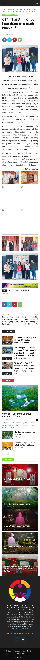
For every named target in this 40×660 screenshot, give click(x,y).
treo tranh (6, 294)
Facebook (25, 651)
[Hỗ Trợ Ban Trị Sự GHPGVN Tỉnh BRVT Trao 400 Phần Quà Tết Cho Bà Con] (20, 565)
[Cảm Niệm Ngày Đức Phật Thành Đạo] (20, 543)
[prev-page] (3, 453)
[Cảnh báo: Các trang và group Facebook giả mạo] (20, 398)
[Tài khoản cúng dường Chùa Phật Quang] (7, 435)
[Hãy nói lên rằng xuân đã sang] (20, 498)
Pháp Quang (8, 651)
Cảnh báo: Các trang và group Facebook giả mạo (17, 415)
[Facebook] (4, 39)
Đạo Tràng (13, 9)
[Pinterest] (14, 39)
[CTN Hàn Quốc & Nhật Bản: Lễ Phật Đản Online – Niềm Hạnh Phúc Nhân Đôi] (7, 340)
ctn (10, 290)
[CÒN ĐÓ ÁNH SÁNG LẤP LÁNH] (20, 520)
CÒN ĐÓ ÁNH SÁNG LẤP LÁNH (17, 526)
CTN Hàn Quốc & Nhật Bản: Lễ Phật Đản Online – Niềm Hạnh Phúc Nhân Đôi (25, 340)
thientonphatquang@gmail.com (23, 633)
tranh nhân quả (25, 290)
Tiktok (32, 651)
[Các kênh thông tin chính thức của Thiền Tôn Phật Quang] (7, 446)
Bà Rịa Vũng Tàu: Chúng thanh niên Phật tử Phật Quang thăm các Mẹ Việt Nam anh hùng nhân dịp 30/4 (24, 368)
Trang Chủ (5, 9)
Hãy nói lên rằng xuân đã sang (17, 504)
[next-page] (7, 453)
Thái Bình (16, 290)
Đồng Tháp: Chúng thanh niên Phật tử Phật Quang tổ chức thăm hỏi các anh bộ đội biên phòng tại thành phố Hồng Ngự (25, 353)
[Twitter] (9, 39)
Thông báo (6, 410)
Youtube (17, 651)
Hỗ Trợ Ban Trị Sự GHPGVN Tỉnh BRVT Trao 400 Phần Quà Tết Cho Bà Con (18, 568)
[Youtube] (23, 639)
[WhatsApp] (20, 39)
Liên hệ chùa (20, 653)
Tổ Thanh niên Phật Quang (26, 9)
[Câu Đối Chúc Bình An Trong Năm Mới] (20, 475)
